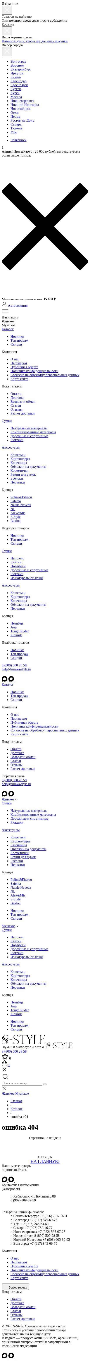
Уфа (13, 132)
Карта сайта (19, 379)
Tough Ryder (19, 631)
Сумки (7, 421)
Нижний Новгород (24, 105)
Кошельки (18, 455)
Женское (8, 799)
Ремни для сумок (23, 474)
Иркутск (16, 73)
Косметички (19, 470)
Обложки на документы (28, 466)
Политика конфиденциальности (34, 371)
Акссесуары (11, 447)
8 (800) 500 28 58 (14, 665)
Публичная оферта (24, 367)
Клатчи (15, 562)
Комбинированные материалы (33, 432)
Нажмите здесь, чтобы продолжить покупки (35, 41)
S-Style (15, 517)
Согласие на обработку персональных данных (44, 375)
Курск (14, 93)
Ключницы (18, 463)
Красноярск (19, 85)
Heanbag (16, 623)
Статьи (15, 405)
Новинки (17, 336)
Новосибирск (20, 108)
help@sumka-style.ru (16, 669)
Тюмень (16, 128)
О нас (14, 359)
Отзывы (16, 409)
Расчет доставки (22, 413)
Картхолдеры (20, 459)
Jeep (13, 627)
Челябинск (18, 140)
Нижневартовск (22, 101)
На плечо (17, 558)
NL (12, 509)
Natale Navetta (20, 505)
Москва (16, 97)
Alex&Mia (17, 513)
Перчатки (17, 482)
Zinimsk (16, 635)
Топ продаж (19, 340)
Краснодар (18, 81)
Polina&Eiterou (21, 497)
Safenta (15, 501)
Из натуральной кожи (26, 578)
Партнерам (18, 363)
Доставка (17, 397)
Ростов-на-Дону (22, 120)
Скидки (16, 344)
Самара (15, 124)
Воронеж (17, 65)
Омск (14, 112)
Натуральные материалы (28, 428)
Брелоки (16, 478)
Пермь (15, 116)
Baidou (15, 521)
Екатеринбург (20, 69)
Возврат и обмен (22, 401)
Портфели (18, 566)
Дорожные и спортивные (29, 436)
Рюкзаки (16, 440)
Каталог (8, 329)
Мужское (8, 926)
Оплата (15, 394)
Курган (15, 89)
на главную (45, 1161)
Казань (15, 77)
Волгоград (18, 61)
